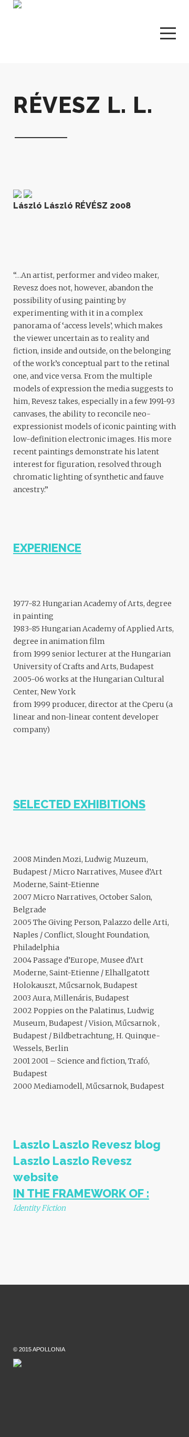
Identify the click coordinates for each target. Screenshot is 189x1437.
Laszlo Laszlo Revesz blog (87, 1144)
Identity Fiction (39, 1208)
